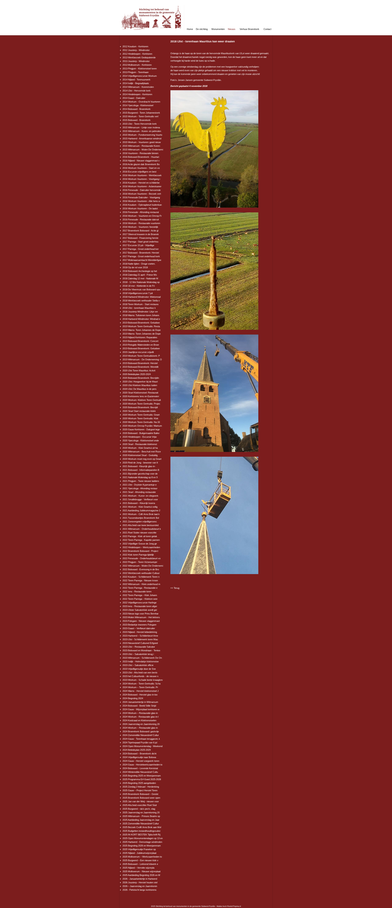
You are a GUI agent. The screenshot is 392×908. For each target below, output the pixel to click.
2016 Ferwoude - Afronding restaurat (141, 212)
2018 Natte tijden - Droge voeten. (139, 263)
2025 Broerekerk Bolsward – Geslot (140, 794)
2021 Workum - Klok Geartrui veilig (140, 506)
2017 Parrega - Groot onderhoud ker (141, 249)
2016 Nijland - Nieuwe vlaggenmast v (141, 160)
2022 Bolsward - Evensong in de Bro (141, 569)
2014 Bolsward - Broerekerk (137, 109)
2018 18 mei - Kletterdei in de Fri (139, 286)
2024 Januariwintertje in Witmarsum (140, 702)
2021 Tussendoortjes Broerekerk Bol (141, 518)
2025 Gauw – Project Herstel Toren (140, 790)
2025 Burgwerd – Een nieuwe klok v (140, 860)
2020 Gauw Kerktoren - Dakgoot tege (141, 429)
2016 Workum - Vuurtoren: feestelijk (140, 227)
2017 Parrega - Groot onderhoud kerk (141, 256)
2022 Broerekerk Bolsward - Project (140, 551)
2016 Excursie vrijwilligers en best (139, 171)
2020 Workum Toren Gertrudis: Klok (140, 418)
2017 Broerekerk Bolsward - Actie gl (140, 230)
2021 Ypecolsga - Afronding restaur (140, 488)
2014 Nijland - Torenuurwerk (136, 79)
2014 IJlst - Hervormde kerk (137, 90)
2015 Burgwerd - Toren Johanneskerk (141, 112)
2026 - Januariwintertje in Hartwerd (140, 878)
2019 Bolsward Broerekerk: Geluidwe (141, 322)
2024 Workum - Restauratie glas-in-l (140, 716)
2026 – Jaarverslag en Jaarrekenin (140, 886)
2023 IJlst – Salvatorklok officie (138, 665)
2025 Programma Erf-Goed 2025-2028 (142, 779)
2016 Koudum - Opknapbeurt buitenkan (142, 204)
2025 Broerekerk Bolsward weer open (141, 797)
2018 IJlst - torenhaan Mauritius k (139, 308)
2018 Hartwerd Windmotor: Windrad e (141, 319)
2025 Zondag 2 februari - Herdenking (141, 786)
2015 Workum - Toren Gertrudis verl (140, 116)
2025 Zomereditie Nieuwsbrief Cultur (141, 823)
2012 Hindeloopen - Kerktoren (137, 53)
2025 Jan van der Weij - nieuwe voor (141, 801)
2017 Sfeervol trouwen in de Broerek (141, 234)
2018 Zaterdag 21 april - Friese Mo (140, 274)
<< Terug (174, 588)
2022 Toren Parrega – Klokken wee (140, 599)
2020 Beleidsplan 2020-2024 (137, 374)
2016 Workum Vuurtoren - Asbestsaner (142, 186)
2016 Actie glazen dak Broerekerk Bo (141, 164)
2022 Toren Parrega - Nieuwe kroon (140, 580)
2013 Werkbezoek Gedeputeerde (139, 57)
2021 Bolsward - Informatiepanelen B (141, 470)
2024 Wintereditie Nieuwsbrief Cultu (140, 772)
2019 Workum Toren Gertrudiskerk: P (141, 355)
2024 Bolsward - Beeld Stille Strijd (139, 705)
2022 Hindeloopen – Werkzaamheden (141, 547)
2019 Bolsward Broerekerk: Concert (140, 341)
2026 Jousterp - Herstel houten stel (140, 882)
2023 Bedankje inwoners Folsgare (139, 624)
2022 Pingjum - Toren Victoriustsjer (140, 562)
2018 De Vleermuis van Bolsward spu (141, 289)
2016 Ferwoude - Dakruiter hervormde (142, 190)
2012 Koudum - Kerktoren (135, 46)
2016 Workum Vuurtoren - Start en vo (141, 168)
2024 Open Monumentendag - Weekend (142, 746)
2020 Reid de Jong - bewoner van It (140, 462)
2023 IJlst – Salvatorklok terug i (138, 654)
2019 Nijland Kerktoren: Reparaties (140, 337)
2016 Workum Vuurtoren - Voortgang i (141, 179)
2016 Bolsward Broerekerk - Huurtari (141, 157)
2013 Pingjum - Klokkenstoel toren (140, 68)
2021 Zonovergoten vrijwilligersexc (140, 521)
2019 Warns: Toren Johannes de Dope (142, 330)
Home (190, 29)
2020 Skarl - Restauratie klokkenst (140, 444)
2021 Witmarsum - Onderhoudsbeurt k (142, 529)
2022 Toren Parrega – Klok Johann (140, 595)
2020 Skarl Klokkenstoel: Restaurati (140, 392)
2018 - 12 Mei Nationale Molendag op (141, 282)
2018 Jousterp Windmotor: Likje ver (140, 311)
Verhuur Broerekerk (249, 29)
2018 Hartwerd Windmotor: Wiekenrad (142, 297)
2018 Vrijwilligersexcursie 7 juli (138, 293)
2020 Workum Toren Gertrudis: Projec (141, 403)
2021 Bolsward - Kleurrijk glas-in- (139, 466)
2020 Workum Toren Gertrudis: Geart (141, 414)
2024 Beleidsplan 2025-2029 (137, 750)
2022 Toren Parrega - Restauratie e (140, 588)
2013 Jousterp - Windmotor (136, 61)
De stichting (202, 29)
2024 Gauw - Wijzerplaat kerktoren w (141, 709)
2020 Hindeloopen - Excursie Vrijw (140, 437)
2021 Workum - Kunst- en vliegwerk (140, 495)
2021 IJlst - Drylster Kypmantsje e (139, 484)
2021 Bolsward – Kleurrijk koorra (139, 503)
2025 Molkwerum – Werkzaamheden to (142, 856)
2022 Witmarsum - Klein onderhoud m (141, 584)
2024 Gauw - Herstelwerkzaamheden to (142, 764)
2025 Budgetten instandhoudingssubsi (141, 831)
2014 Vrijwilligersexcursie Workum (140, 76)
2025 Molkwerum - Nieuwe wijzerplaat (141, 871)
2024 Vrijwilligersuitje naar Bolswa (139, 757)
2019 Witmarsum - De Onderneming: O (142, 359)
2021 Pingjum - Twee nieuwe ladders (141, 481)
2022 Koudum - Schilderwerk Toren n (141, 576)
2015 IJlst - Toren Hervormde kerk (140, 123)
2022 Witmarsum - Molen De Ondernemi (143, 565)
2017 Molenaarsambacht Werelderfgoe (142, 260)
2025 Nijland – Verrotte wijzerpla (138, 867)
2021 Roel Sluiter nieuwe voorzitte (139, 532)
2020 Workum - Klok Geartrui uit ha (140, 448)
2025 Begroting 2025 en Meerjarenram (142, 775)
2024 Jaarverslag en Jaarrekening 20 (141, 724)
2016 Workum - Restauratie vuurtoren (141, 223)
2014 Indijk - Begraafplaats (136, 83)
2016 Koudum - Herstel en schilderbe (141, 182)
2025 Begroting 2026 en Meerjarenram (142, 845)
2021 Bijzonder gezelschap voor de (140, 473)
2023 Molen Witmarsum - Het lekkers (141, 617)
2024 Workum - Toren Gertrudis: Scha (141, 683)
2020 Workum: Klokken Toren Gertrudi (142, 400)
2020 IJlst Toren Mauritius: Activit (139, 370)
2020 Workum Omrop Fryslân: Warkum (142, 425)
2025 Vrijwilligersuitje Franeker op (139, 849)
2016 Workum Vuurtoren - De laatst (140, 208)
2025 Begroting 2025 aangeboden (139, 783)
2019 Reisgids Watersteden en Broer (141, 344)
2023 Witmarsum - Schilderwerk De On (142, 657)
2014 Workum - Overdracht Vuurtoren (141, 101)
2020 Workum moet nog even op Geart (142, 459)
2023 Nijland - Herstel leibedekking (140, 632)
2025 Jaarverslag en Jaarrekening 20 (141, 812)
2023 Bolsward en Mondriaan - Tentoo (141, 650)
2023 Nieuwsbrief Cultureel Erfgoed (140, 643)
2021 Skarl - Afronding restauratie (139, 492)
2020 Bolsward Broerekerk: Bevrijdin (141, 378)
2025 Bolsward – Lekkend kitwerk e (140, 864)
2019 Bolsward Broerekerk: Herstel (140, 363)
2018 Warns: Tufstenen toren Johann (141, 315)
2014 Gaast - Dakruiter (134, 98)
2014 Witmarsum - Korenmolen (138, 87)
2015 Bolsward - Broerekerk (137, 120)
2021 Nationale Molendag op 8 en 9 (140, 477)
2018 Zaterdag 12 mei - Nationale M (140, 278)
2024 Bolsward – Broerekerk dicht (139, 753)
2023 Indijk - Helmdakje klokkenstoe (141, 661)
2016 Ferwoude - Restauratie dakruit (141, 219)
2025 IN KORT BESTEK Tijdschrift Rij (141, 834)
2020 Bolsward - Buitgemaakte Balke (141, 433)
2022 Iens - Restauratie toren (137, 591)
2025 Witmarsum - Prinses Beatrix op (141, 816)
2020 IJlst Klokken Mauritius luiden (140, 385)
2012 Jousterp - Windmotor (136, 50)
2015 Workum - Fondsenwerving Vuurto (142, 135)
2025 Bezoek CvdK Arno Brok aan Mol (142, 827)
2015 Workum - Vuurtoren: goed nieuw (142, 142)
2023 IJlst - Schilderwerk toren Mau (140, 639)
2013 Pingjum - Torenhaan (136, 72)
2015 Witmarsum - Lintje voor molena (141, 127)
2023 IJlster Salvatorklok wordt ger (140, 610)
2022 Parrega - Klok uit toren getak (140, 536)
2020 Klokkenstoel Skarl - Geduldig (140, 455)
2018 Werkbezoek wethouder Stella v (141, 300)
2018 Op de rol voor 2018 (135, 267)
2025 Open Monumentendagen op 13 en (143, 838)
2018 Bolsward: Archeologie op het (140, 271)
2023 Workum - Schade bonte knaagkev (143, 680)
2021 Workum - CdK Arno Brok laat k (141, 514)
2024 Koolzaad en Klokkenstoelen (139, 720)
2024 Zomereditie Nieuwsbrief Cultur (141, 735)
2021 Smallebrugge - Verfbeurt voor (140, 499)
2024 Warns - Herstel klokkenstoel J (141, 691)
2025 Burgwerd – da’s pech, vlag (139, 808)
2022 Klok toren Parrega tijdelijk (138, 554)
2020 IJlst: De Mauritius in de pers (139, 389)
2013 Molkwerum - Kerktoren (137, 65)
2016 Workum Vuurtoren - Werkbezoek (142, 175)
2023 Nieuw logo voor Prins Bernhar (140, 613)
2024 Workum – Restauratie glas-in (140, 713)
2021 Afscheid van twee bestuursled (140, 525)
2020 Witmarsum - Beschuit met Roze (142, 451)
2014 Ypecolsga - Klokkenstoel (138, 105)
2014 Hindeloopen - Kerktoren (137, 94)
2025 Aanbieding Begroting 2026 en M (141, 875)
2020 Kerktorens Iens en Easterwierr (141, 396)
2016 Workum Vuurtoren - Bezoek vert (142, 193)
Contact (267, 29)
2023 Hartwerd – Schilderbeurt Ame (140, 635)
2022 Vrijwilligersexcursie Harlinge (139, 602)
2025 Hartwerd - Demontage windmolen (142, 842)
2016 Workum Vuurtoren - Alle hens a (141, 201)
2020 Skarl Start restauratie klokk (139, 411)
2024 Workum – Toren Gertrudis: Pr (140, 687)
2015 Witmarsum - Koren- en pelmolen (142, 131)
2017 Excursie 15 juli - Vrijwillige (138, 245)
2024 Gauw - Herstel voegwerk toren (141, 761)
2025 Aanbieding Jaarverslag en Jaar (141, 820)
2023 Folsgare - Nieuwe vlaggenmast (141, 621)
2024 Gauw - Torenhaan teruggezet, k (141, 739)
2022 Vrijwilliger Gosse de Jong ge (140, 543)
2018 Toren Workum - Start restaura (140, 304)
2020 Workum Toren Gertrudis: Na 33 (141, 422)
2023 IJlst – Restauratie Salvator (139, 646)
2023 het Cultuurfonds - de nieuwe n (140, 676)
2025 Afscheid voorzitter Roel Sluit (140, 805)
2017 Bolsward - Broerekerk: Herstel (141, 252)
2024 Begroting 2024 (133, 698)
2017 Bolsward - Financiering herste (140, 238)
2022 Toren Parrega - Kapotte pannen (141, 540)
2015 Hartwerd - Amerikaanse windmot (142, 138)
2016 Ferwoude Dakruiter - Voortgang (141, 197)
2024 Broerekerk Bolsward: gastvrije (141, 731)
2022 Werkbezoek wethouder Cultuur (141, 573)
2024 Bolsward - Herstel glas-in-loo (140, 694)
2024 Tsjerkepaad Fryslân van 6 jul (140, 742)
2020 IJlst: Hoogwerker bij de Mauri (140, 381)
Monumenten (218, 29)
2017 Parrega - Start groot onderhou (140, 241)
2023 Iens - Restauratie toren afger (140, 606)
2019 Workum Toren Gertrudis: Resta (141, 326)
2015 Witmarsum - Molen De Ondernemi (143, 149)
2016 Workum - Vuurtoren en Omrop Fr (142, 216)
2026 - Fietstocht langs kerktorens (139, 890)
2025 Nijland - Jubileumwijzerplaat (139, 853)
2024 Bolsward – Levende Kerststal (140, 768)
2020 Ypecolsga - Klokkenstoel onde (141, 440)
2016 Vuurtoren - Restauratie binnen (140, 153)
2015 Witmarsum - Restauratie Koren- (141, 146)
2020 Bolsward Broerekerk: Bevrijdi (140, 407)
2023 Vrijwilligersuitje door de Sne (139, 669)
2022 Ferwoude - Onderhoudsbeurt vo (141, 558)
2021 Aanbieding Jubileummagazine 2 (141, 510)
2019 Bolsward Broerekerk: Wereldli (140, 367)
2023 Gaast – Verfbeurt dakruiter (139, 628)
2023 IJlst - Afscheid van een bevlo (140, 672)
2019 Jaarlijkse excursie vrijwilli (138, 352)
